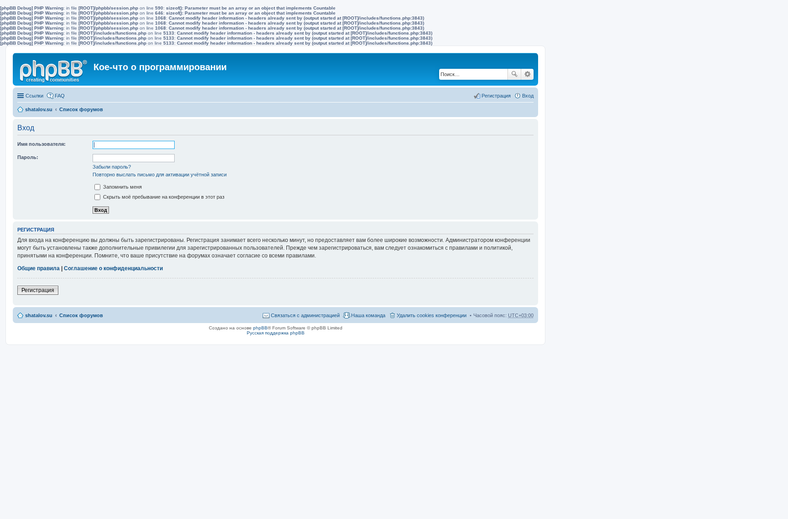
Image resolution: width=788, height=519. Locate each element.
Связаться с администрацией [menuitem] (305, 315)
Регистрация (37, 290)
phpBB (260, 327)
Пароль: (27, 157)
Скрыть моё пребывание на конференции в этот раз (163, 197)
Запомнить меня (122, 187)
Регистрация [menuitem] (496, 95)
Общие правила (38, 268)
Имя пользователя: (41, 144)
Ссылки (34, 95)
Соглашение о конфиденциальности (113, 268)
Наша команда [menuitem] (368, 315)
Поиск (514, 74)
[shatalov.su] (54, 69)
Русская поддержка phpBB (276, 332)
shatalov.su (38, 109)
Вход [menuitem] (528, 95)
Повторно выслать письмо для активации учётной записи (160, 174)
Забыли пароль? (112, 167)
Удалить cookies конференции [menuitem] (432, 315)
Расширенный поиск (527, 74)
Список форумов (81, 109)
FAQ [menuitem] (60, 95)
